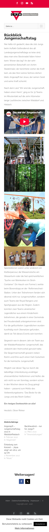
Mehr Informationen (24, 528)
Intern (8, 501)
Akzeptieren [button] (40, 524)
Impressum (35, 501)
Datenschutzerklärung (20, 501)
